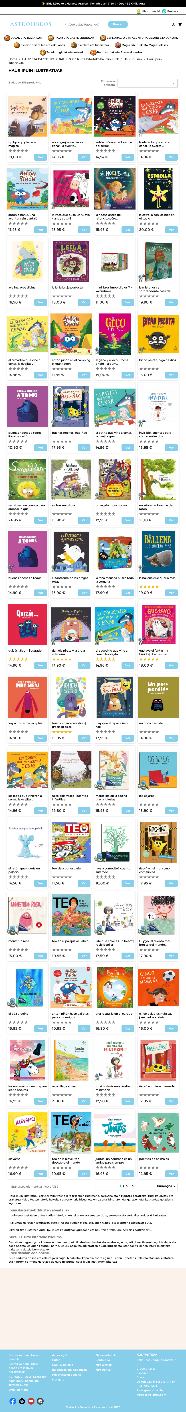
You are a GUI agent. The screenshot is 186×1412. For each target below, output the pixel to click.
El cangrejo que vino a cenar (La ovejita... (67, 144)
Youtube (31, 1401)
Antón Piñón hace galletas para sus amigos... (70, 1015)
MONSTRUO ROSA (18, 941)
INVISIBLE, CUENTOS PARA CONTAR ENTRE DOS (155, 434)
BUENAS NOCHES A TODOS (24, 578)
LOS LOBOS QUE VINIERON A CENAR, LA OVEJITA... (25, 797)
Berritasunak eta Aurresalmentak (119, 52)
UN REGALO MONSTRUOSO (111, 505)
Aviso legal (59, 1355)
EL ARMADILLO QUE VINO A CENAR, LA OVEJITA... (24, 361)
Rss (22, 1401)
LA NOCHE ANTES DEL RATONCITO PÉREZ (109, 216)
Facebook (12, 1401)
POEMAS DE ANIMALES (154, 1159)
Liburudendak (151, 11)
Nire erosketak (106, 1355)
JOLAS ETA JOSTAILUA (26, 37)
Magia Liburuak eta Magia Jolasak (145, 45)
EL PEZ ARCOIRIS (18, 1013)
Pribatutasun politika (66, 1374)
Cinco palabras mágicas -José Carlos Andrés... (156, 1015)
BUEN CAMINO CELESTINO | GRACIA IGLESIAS (69, 725)
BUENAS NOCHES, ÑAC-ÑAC (69, 432)
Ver (40, 157)
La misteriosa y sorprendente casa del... (156, 289)
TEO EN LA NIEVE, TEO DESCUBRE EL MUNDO (66, 1160)
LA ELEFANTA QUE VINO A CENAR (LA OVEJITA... (154, 144)
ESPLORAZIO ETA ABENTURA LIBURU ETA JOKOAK (142, 37)
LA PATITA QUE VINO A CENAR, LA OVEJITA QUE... (114, 434)
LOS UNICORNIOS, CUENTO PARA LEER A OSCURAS (27, 1088)
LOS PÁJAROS (146, 796)
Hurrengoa (166, 1186)
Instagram (40, 1401)
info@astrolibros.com (151, 1394)
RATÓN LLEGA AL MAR (64, 1086)
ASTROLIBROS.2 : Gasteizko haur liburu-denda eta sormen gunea (27, 1380)
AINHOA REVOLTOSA (63, 505)
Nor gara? (59, 1379)
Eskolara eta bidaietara (93, 45)
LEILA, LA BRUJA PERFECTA (67, 287)
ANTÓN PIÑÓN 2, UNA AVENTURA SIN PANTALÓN (23, 216)
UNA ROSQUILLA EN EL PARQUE (114, 1013)
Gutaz (56, 1360)
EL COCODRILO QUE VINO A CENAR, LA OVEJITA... (112, 652)
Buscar (118, 24)
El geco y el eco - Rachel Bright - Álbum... (112, 361)
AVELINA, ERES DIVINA (21, 287)
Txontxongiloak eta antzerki (65, 52)
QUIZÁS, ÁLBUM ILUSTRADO (25, 650)
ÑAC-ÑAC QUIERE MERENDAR (157, 1086)
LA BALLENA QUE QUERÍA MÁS (157, 578)
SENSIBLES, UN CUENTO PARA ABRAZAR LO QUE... (26, 507)
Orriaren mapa (19, 1389)
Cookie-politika (62, 1365)
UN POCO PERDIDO (151, 723)
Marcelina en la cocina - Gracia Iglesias (112, 797)
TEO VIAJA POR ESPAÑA (66, 868)
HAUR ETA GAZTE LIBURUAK (74, 37)
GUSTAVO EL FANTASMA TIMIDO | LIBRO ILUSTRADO (154, 652)
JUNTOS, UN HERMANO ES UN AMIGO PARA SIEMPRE (114, 1160)
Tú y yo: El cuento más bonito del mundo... (155, 942)
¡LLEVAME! (14, 1159)
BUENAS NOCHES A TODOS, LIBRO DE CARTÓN (25, 434)
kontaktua (103, 1360)
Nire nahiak (104, 1369)
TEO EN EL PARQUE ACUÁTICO (70, 941)
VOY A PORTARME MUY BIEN (26, 723)
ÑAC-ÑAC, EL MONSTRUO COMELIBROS (154, 870)
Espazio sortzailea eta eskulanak (43, 45)
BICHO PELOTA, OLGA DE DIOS (157, 360)
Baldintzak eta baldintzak (69, 1369)
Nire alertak (104, 1365)
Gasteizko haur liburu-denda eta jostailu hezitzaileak (24, 1368)
